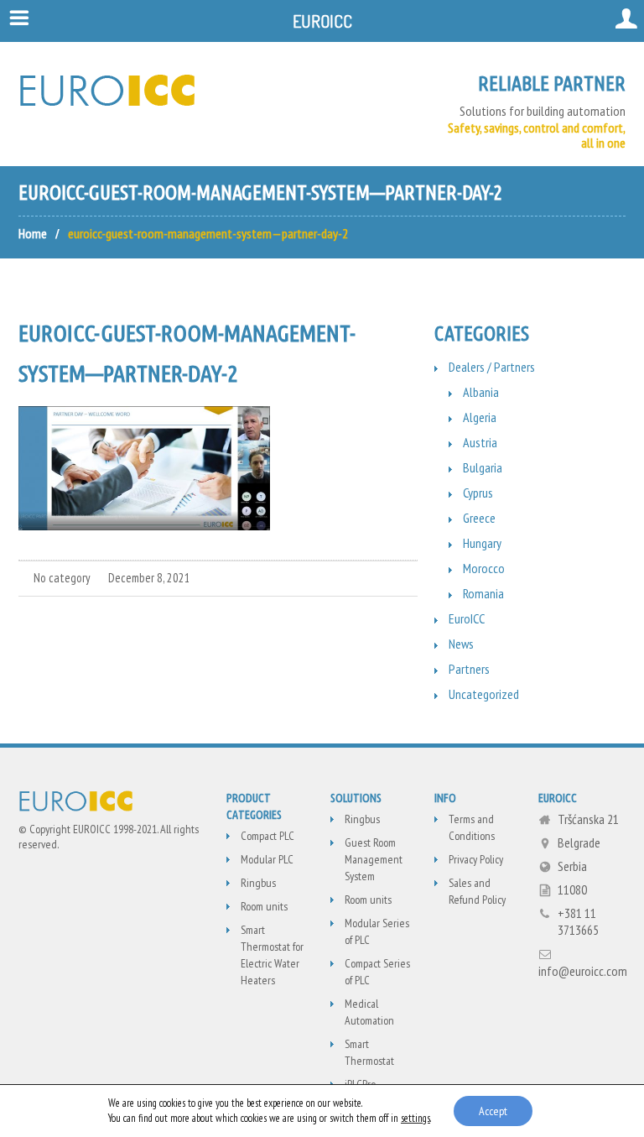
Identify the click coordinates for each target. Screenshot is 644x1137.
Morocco (484, 568)
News (461, 643)
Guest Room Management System (373, 859)
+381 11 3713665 (578, 921)
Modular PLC (267, 859)
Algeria (479, 417)
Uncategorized (484, 694)
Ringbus (258, 882)
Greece (479, 517)
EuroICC (467, 618)
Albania (481, 391)
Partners (469, 668)
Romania (483, 593)
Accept (493, 1111)
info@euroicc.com (582, 970)
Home (32, 233)
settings (415, 1118)
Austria (480, 442)
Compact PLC (267, 835)
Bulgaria (482, 467)
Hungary (482, 543)
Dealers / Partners (492, 366)
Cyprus (478, 492)
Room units (264, 906)
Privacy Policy (476, 859)
